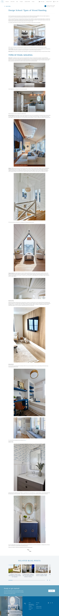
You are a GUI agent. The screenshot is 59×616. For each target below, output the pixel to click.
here (25, 440)
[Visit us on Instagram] (54, 1)
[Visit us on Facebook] (56, 1)
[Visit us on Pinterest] (57, 1)
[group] (14, 570)
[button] (47, 580)
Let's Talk (51, 590)
